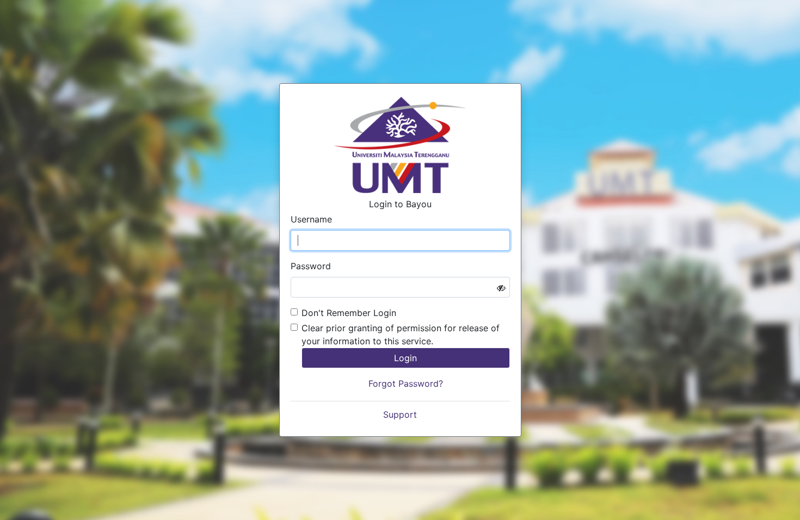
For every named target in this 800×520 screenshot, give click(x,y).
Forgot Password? (405, 383)
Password (311, 266)
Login (405, 357)
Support (400, 414)
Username (311, 219)
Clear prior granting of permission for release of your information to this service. (400, 334)
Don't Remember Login (348, 312)
